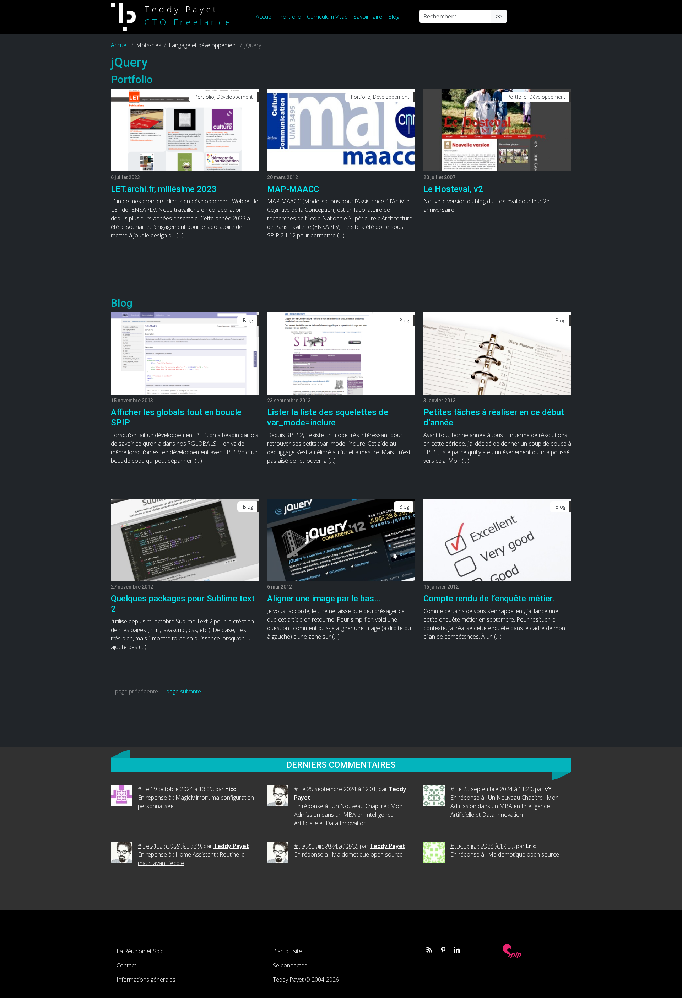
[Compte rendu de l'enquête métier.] (497, 539)
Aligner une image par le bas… (323, 598)
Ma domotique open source (367, 854)
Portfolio (290, 17)
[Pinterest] (443, 949)
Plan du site (287, 951)
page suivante (183, 691)
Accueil (265, 17)
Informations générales (146, 979)
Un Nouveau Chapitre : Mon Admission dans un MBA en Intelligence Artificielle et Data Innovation (348, 814)
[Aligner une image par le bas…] (341, 539)
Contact (126, 965)
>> (499, 16)
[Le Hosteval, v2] (497, 129)
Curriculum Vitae (327, 17)
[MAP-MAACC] (341, 129)
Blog (393, 17)
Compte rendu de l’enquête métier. (488, 598)
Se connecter (290, 965)
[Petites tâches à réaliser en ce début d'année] (497, 353)
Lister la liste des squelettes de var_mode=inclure (327, 417)
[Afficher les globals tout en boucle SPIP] (185, 353)
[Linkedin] (456, 949)
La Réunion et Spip (140, 951)
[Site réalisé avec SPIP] (512, 950)
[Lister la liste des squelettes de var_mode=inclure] (341, 353)
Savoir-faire (367, 17)
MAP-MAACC (293, 189)
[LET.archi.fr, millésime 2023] (185, 129)
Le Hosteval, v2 (453, 189)
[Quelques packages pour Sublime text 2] (185, 539)
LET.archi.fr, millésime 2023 (164, 189)
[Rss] (429, 949)
